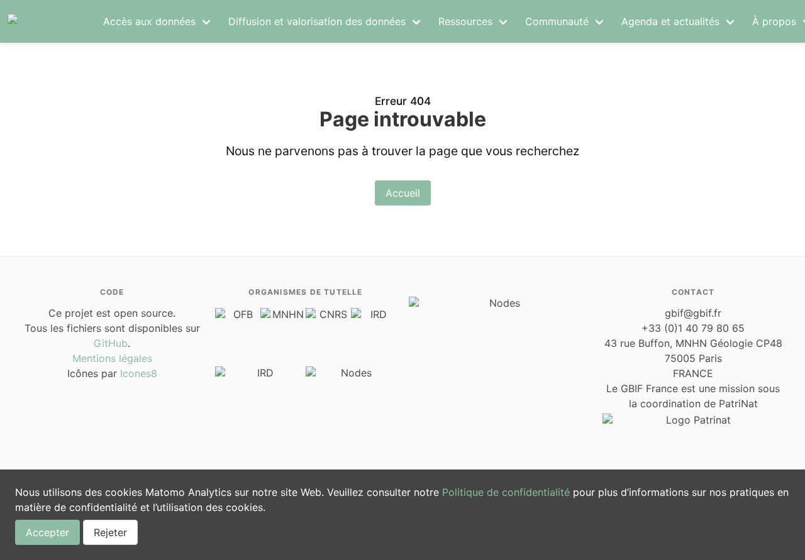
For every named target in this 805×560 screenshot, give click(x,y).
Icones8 (138, 373)
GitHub (111, 343)
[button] (158, 21)
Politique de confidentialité (506, 492)
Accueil (403, 193)
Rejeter (110, 532)
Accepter (47, 532)
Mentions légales (112, 358)
